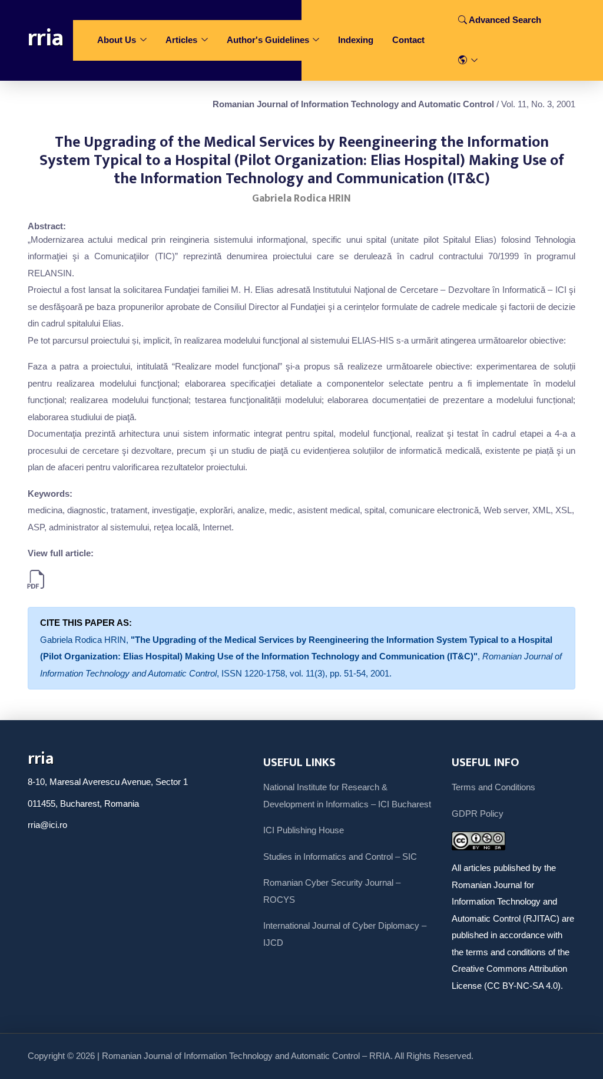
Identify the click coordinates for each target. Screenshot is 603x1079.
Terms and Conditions (493, 787)
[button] (468, 61)
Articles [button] (182, 40)
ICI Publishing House (303, 830)
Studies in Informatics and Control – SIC (340, 857)
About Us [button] (117, 40)
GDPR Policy (477, 814)
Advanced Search (504, 20)
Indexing (355, 40)
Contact (408, 40)
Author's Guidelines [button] (269, 40)
